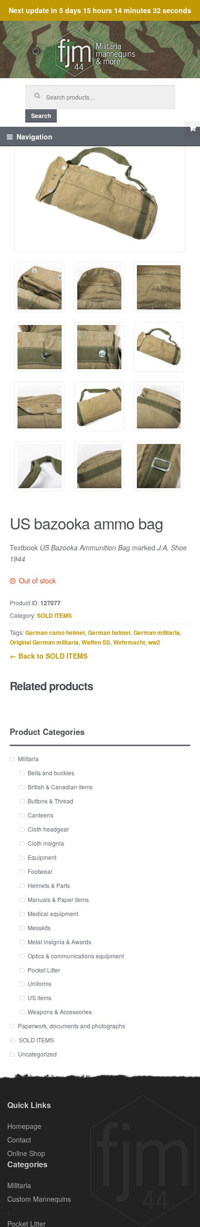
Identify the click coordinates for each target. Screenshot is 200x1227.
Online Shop (26, 1153)
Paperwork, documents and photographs (71, 1026)
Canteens (40, 815)
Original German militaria (44, 642)
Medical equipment (53, 913)
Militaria (28, 758)
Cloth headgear (48, 829)
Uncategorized (37, 1054)
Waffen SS (96, 642)
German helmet (109, 632)
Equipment (42, 857)
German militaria (156, 632)
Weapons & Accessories (60, 1011)
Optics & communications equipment (76, 956)
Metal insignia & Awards (59, 941)
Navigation (34, 136)
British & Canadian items (60, 787)
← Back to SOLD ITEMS (48, 656)
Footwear (40, 871)
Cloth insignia (46, 843)
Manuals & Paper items (58, 899)
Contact (19, 1139)
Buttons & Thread (50, 801)
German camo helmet (55, 632)
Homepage (24, 1126)
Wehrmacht (129, 642)
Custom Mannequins (39, 1199)
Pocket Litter (44, 970)
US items (39, 997)
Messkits (39, 927)
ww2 (154, 642)
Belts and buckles (51, 772)
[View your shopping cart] (192, 128)
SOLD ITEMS (54, 615)
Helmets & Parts (49, 885)
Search (41, 115)
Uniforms (39, 983)
